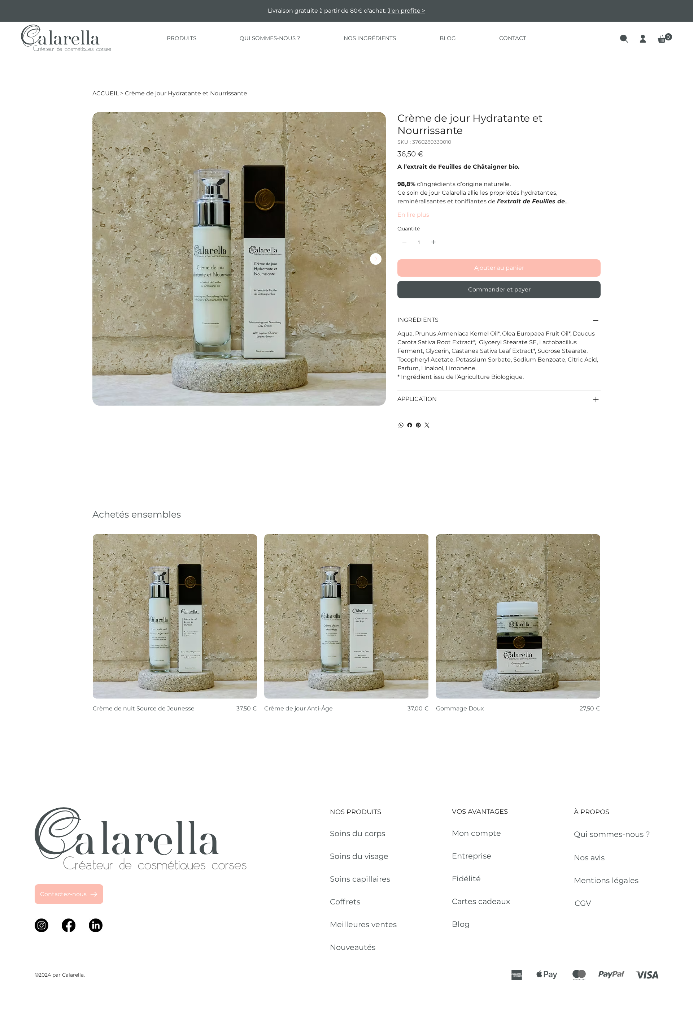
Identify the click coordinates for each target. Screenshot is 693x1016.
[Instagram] (41, 925)
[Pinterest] (418, 425)
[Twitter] (427, 425)
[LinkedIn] (96, 925)
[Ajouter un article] (433, 242)
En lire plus (413, 214)
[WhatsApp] (401, 425)
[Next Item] (376, 259)
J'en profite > (406, 10)
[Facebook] (409, 425)
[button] (182, 38)
